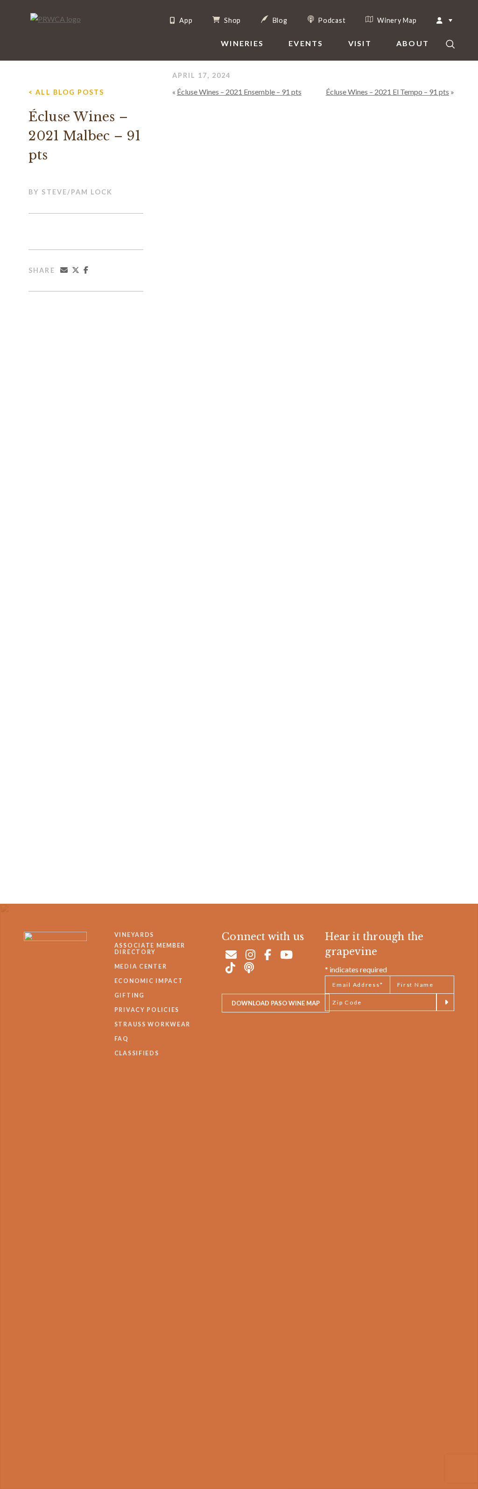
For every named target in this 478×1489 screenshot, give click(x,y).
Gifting (129, 995)
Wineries (242, 43)
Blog (279, 20)
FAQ (121, 1039)
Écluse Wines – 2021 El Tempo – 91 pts (387, 91)
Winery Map (395, 20)
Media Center (140, 966)
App (184, 20)
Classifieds (136, 1053)
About (412, 43)
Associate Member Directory (149, 948)
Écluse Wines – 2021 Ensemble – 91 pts (239, 91)
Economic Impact (148, 981)
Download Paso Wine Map (276, 1003)
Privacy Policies (146, 1010)
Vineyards (134, 935)
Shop (231, 20)
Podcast (331, 20)
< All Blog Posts (66, 92)
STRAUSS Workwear (152, 1024)
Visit (360, 43)
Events (305, 43)
